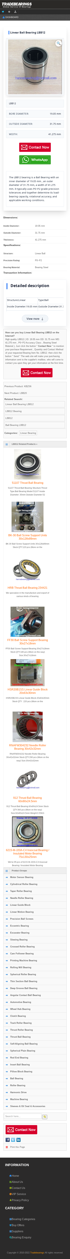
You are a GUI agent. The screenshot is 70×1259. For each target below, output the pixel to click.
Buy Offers (18, 1225)
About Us (17, 1181)
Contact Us (18, 1188)
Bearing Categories (23, 1219)
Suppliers (17, 1231)
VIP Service (19, 1194)
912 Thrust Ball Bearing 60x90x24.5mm (27, 799)
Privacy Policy (20, 1200)
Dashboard (12, 17)
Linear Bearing (28, 433)
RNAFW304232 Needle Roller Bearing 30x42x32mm (27, 747)
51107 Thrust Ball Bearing (27, 482)
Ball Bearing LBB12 (15, 425)
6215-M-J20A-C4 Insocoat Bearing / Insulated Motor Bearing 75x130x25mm (27, 853)
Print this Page (17, 1147)
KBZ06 (27, 386)
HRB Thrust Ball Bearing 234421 (27, 587)
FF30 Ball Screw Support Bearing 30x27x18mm (27, 642)
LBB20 (23, 393)
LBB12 (9, 418)
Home (15, 1175)
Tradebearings (37, 1252)
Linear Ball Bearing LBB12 (19, 404)
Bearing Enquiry (21, 1237)
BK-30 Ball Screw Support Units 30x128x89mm (27, 537)
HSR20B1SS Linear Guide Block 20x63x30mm (28, 691)
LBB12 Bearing (13, 411)
